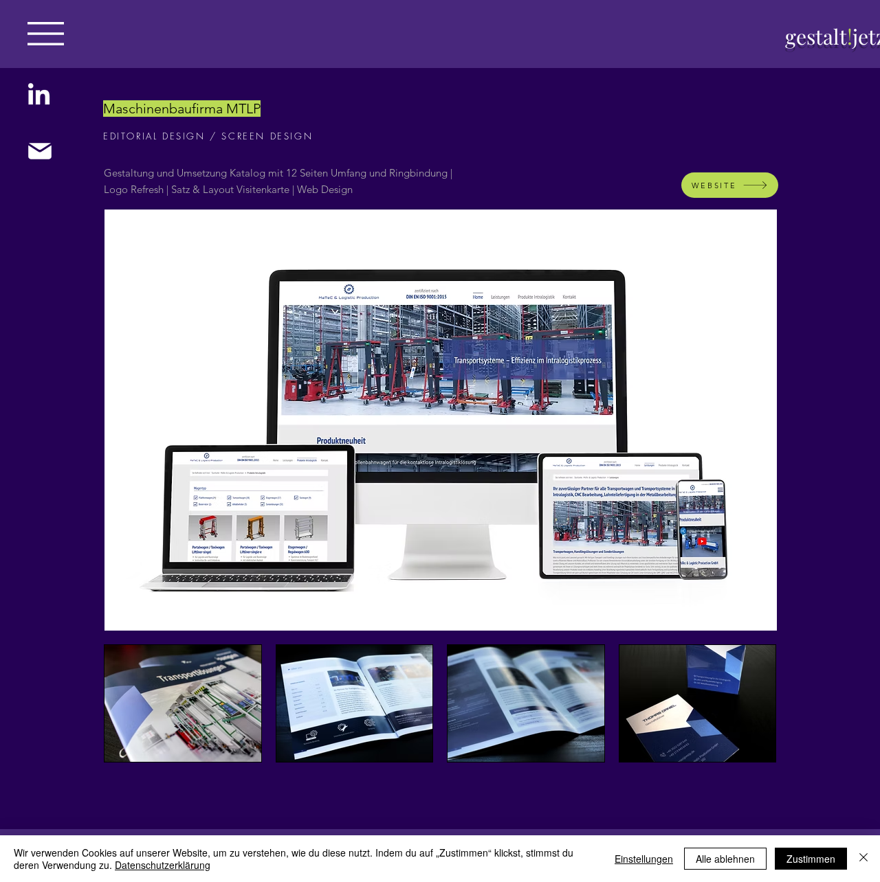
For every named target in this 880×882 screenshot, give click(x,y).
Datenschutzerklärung (162, 865)
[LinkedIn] (38, 95)
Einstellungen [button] (644, 859)
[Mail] (39, 151)
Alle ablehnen (725, 859)
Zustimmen (810, 859)
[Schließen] (863, 858)
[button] (46, 33)
